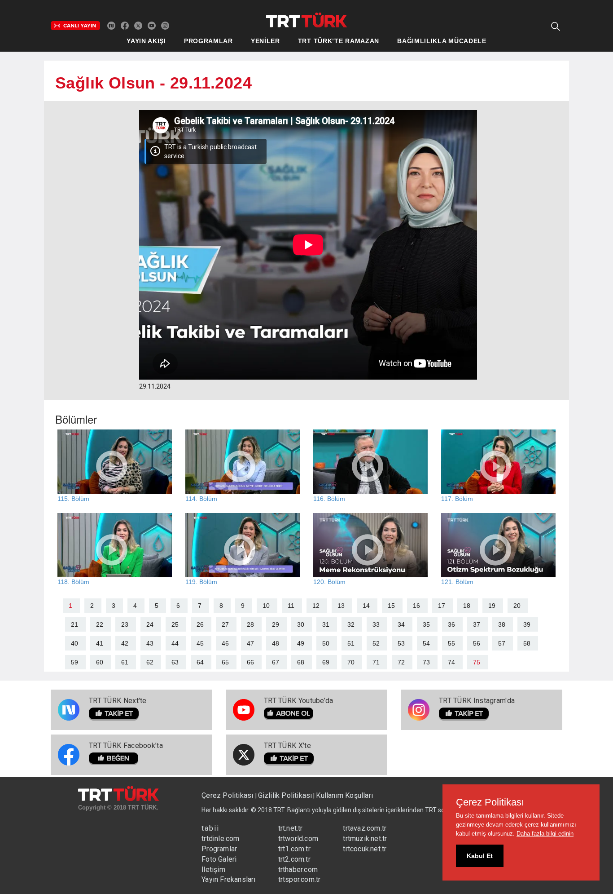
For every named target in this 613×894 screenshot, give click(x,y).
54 (426, 643)
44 (175, 643)
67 (275, 662)
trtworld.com (298, 838)
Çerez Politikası (228, 795)
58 (526, 643)
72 (401, 662)
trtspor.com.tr (299, 879)
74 (451, 662)
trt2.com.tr (294, 859)
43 (149, 643)
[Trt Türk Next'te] (111, 25)
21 (74, 624)
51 (351, 643)
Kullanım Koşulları (344, 795)
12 (316, 605)
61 (124, 662)
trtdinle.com (220, 838)
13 (341, 605)
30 (300, 624)
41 (99, 643)
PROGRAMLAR (208, 40)
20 (517, 605)
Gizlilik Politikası (285, 795)
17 (441, 605)
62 (149, 662)
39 (526, 624)
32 (351, 624)
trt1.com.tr (294, 849)
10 (266, 605)
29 (275, 624)
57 (501, 643)
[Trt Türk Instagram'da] (165, 25)
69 (325, 662)
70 (351, 662)
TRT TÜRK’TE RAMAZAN (338, 40)
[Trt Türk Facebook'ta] (124, 25)
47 (250, 643)
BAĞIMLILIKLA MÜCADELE (441, 40)
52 (376, 643)
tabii (210, 828)
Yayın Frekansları (228, 879)
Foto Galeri (218, 859)
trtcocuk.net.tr (364, 849)
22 (99, 624)
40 (74, 643)
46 (225, 643)
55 (451, 643)
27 (225, 624)
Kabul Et (480, 855)
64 (200, 662)
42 (124, 643)
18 (466, 605)
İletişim (213, 869)
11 (291, 605)
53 (401, 643)
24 (149, 624)
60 (99, 662)
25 (175, 624)
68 (300, 662)
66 (250, 662)
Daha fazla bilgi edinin (545, 833)
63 (175, 662)
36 (451, 624)
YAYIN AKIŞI (146, 40)
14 (366, 605)
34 (401, 624)
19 (491, 605)
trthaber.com (298, 869)
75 (476, 662)
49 (300, 643)
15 (391, 605)
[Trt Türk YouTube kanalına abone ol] (151, 25)
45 (200, 643)
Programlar (219, 849)
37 (476, 624)
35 (426, 624)
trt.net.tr (290, 828)
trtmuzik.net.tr (365, 838)
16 (416, 605)
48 (275, 643)
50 (325, 643)
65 (225, 662)
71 (376, 662)
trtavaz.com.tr (364, 828)
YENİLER (265, 40)
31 (325, 624)
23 (124, 624)
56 (476, 643)
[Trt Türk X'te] (138, 25)
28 (250, 624)
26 (200, 624)
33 (376, 624)
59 (74, 662)
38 (501, 624)
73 (426, 662)
